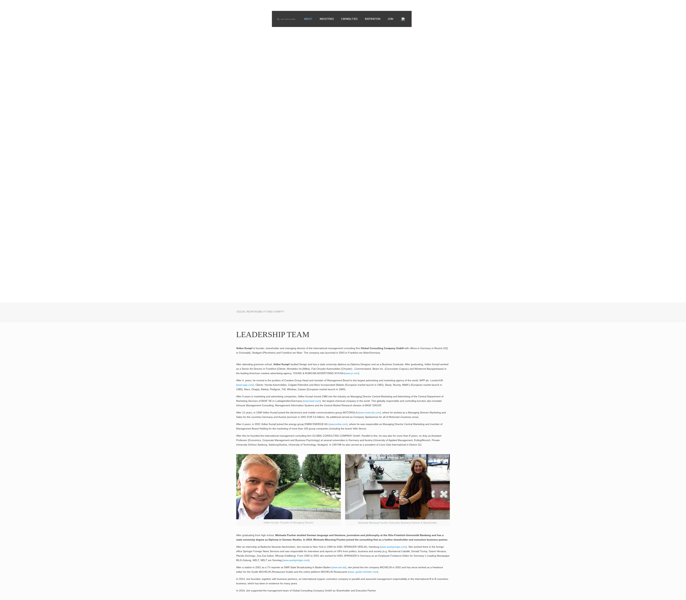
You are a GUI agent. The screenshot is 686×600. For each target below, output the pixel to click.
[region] (343, 151)
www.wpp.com (245, 384)
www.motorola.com (369, 412)
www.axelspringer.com (393, 546)
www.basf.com (312, 400)
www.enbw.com (338, 424)
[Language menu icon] (405, 19)
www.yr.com (351, 373)
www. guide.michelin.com (363, 571)
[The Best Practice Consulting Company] (286, 16)
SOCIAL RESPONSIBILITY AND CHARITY (260, 311)
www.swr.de (339, 567)
